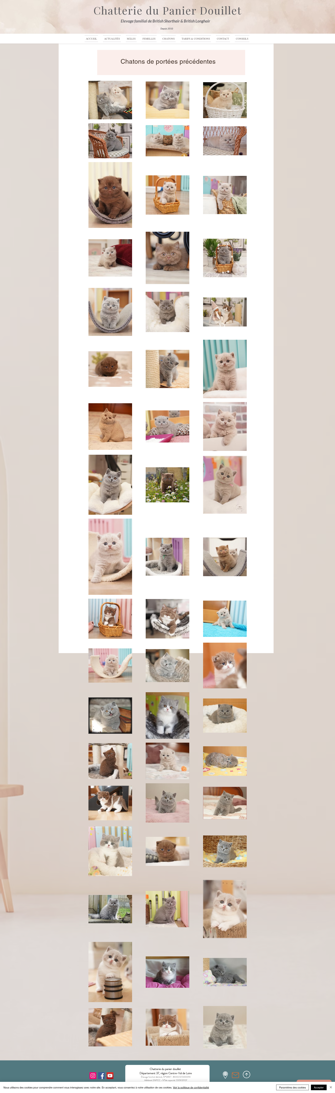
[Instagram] (93, 1075)
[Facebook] (101, 1075)
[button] (168, 38)
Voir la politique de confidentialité (191, 1087)
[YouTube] (110, 1075)
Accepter (319, 1087)
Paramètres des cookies (292, 1087)
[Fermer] (331, 1087)
